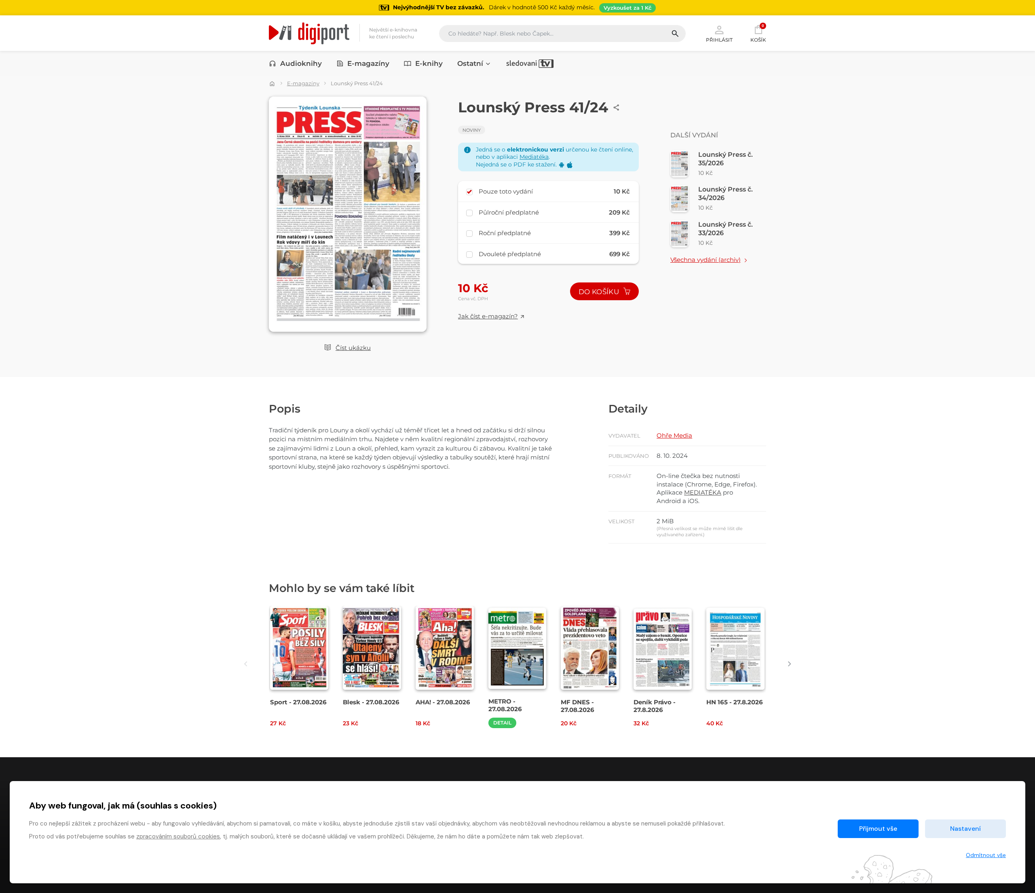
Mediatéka (534, 156)
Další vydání (694, 135)
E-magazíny (368, 63)
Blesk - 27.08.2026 (371, 702)
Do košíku (600, 292)
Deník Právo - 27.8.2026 (655, 706)
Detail (502, 723)
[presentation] (246, 664)
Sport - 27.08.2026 (298, 702)
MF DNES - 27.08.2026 (577, 706)
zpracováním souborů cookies (178, 836)
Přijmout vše (878, 828)
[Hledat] (678, 33)
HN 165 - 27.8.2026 (734, 702)
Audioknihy (301, 63)
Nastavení (965, 828)
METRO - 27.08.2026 (505, 705)
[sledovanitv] (530, 63)
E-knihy (429, 63)
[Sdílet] (616, 107)
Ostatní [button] (470, 63)
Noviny (472, 130)
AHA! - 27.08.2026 (443, 702)
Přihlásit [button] (719, 39)
